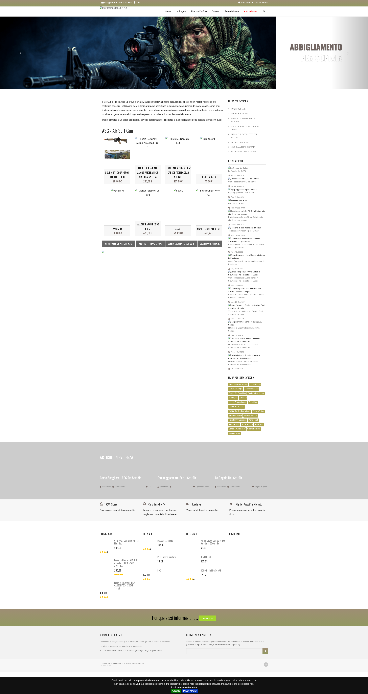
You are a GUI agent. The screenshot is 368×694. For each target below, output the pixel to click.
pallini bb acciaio (236, 406)
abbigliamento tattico (238, 384)
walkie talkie (234, 433)
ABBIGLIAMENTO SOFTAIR (181, 243)
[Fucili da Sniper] (103, 251)
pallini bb (253, 402)
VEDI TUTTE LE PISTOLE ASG (118, 243)
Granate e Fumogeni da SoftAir (243, 120)
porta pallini (234, 424)
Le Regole (181, 11)
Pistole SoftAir (239, 113)
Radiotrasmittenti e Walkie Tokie (245, 128)
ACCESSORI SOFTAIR (210, 243)
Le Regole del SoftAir (237, 171)
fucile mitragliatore (256, 393)
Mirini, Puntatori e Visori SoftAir (244, 136)
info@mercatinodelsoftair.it (118, 2)
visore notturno (253, 429)
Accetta (176, 691)
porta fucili (253, 420)
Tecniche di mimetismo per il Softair (243, 231)
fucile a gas (255, 384)
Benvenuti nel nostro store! (254, 2)
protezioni (259, 424)
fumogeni (233, 398)
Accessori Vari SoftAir (243, 152)
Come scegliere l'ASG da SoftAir (242, 182)
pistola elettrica (250, 415)
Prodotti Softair (199, 11)
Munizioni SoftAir (240, 142)
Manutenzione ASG (236, 203)
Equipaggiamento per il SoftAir (241, 193)
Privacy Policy (190, 691)
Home (168, 11)
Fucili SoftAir (238, 109)
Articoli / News (232, 11)
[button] (18, 53)
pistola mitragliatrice (237, 420)
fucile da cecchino (237, 393)
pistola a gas (258, 411)
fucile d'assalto (252, 389)
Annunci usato (251, 11)
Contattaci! (207, 618)
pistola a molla (235, 415)
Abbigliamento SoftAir (243, 147)
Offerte (215, 11)
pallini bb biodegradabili (239, 411)
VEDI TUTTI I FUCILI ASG (150, 243)
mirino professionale (237, 402)
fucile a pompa (236, 389)
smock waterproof (237, 429)
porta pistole (247, 424)
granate (243, 398)
